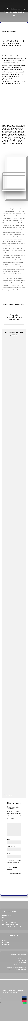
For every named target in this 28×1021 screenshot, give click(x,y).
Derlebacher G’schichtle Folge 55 (13, 770)
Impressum (6, 942)
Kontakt (5, 940)
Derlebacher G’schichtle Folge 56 (13, 731)
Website (9, 853)
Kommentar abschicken (16, 873)
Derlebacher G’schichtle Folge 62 (13, 453)
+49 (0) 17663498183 (11, 922)
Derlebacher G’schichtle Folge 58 (13, 637)
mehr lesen (8, 379)
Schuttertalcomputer (10, 992)
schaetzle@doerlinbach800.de (17, 967)
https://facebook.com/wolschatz (17, 969)
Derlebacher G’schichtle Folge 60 (13, 547)
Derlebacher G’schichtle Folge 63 (13, 408)
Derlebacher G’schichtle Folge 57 (13, 685)
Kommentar (10, 822)
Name (9, 839)
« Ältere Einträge (8, 795)
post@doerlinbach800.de (11, 924)
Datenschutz (6, 944)
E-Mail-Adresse (11, 846)
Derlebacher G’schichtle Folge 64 (13, 362)
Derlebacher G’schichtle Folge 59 (13, 593)
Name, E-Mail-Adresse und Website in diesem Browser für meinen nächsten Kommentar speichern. (14, 865)
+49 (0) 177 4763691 (21, 965)
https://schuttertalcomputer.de (13, 927)
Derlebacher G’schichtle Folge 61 (13, 501)
